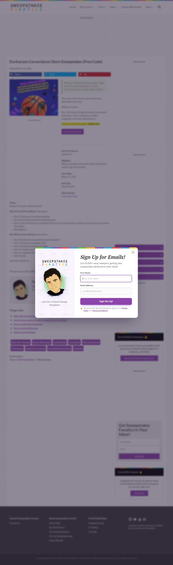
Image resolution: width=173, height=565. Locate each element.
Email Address (86, 285)
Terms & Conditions (100, 310)
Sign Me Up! (106, 301)
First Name (85, 273)
